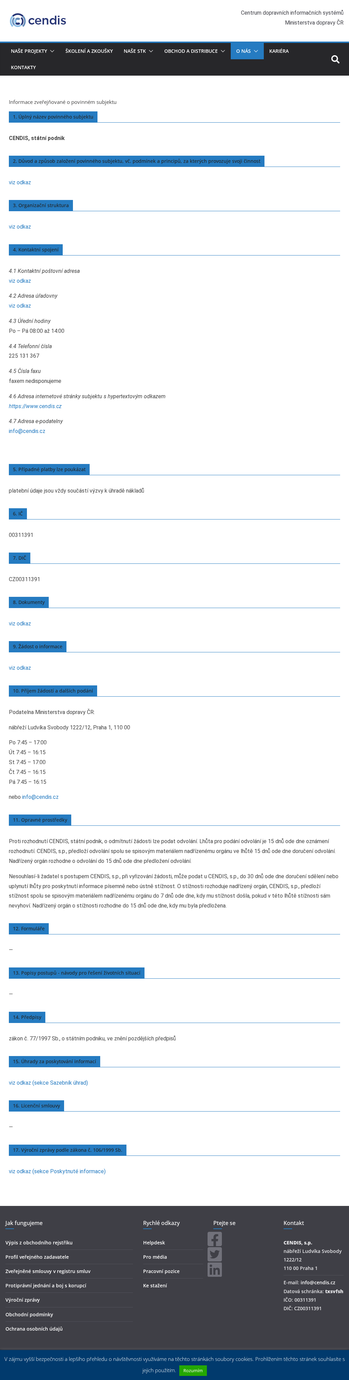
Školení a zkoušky (89, 51)
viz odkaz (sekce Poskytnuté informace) (57, 1171)
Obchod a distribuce (191, 51)
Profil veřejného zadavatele (37, 1257)
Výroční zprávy (22, 1300)
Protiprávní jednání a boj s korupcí (45, 1285)
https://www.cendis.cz (35, 406)
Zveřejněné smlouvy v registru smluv (47, 1271)
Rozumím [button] (193, 1370)
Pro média (155, 1257)
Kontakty (23, 67)
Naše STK (135, 51)
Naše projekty (29, 51)
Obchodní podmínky (29, 1314)
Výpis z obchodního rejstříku (39, 1242)
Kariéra (279, 51)
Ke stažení (155, 1285)
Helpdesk (154, 1242)
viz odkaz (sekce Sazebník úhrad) (48, 1083)
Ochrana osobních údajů (34, 1328)
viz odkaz (20, 182)
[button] (51, 51)
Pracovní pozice (161, 1271)
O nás (243, 51)
